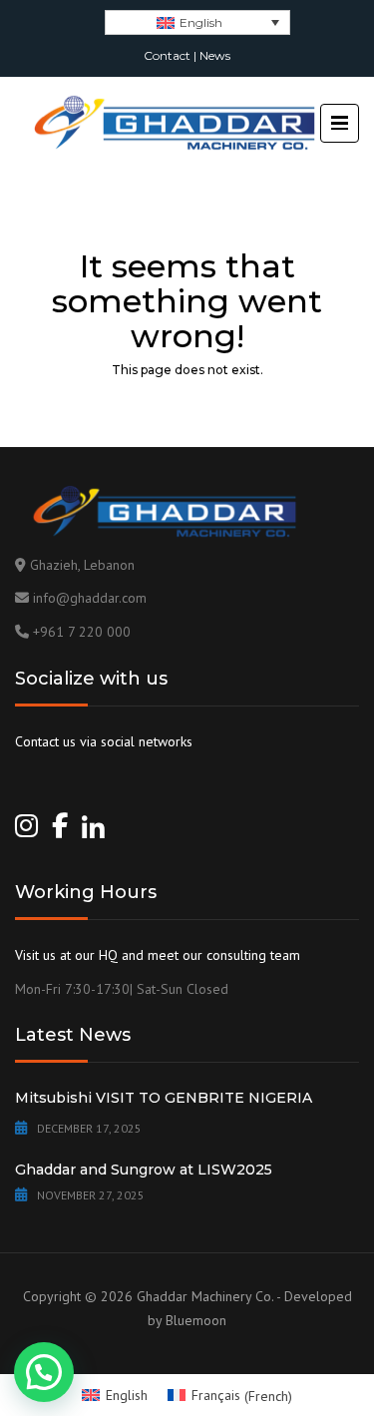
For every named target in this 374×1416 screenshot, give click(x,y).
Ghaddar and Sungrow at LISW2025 (143, 1170)
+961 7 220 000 (82, 632)
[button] (44, 1372)
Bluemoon (196, 1320)
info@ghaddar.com (90, 598)
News (214, 55)
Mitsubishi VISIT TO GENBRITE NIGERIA (163, 1098)
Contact (167, 55)
